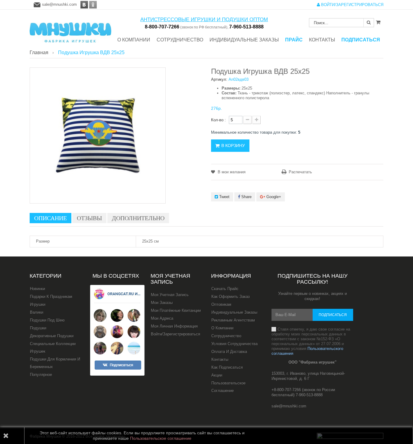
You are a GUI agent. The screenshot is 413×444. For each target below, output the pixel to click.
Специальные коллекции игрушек (53, 347)
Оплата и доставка (229, 351)
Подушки (38, 328)
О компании (222, 328)
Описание (50, 218)
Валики (36, 312)
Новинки (37, 288)
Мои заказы (162, 302)
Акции (216, 375)
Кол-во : (218, 120)
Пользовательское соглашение (228, 387)
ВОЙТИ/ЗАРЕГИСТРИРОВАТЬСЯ (351, 4)
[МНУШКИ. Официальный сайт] (70, 29)
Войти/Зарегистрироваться (175, 334)
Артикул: (219, 79)
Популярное (41, 374)
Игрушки (37, 304)
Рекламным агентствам (233, 320)
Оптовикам (221, 304)
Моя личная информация (174, 326)
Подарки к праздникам (51, 296)
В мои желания (231, 172)
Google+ (273, 196)
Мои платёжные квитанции (176, 310)
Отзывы (89, 218)
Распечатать (300, 172)
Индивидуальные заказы (234, 312)
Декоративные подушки (51, 336)
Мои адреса (162, 318)
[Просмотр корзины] (378, 22)
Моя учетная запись (170, 279)
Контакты (219, 359)
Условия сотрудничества (234, 343)
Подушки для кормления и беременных (55, 363)
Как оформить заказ (230, 296)
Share (246, 196)
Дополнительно (138, 218)
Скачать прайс (225, 288)
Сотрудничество (226, 336)
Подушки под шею (47, 320)
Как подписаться (227, 367)
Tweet (223, 196)
